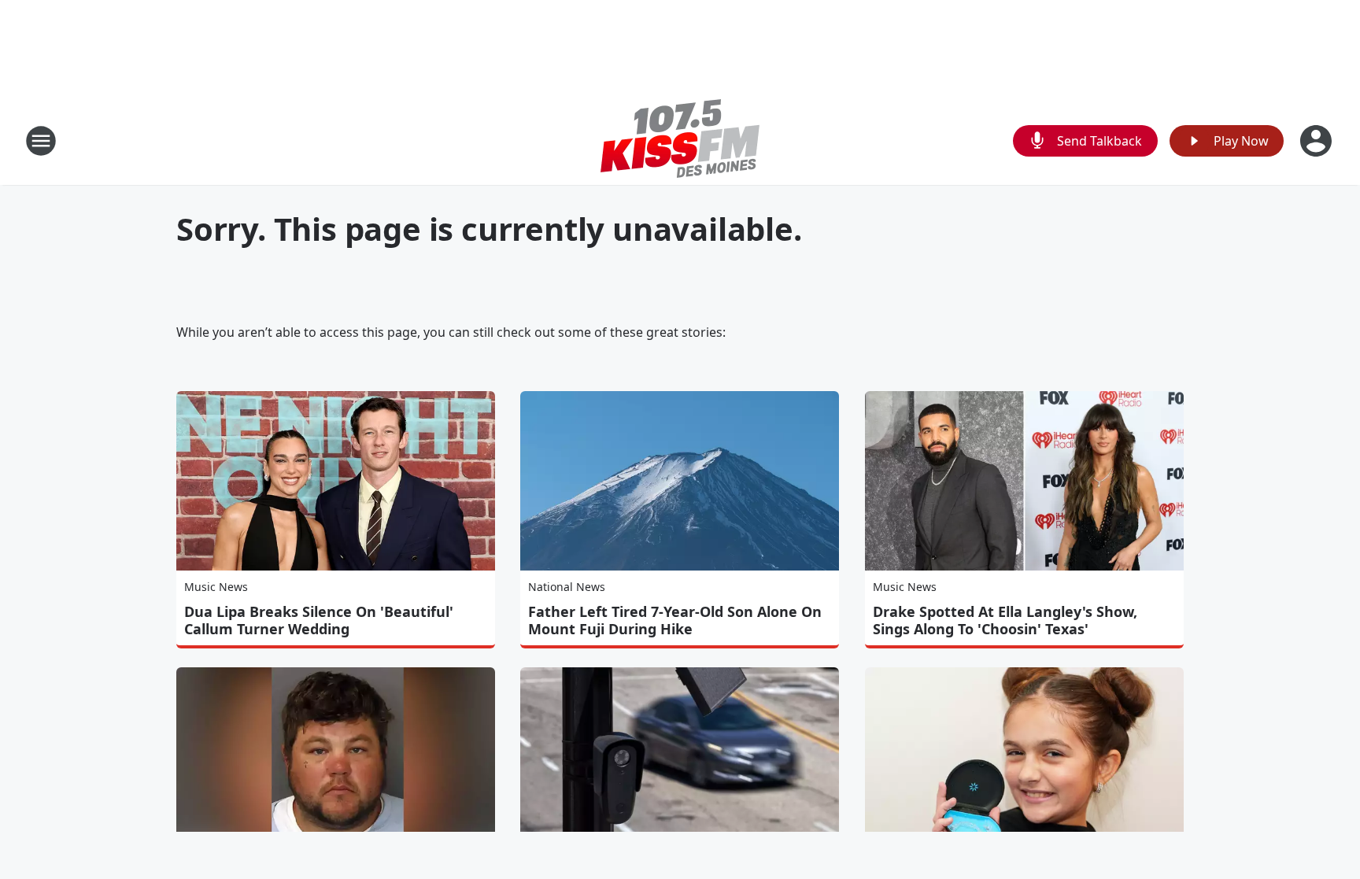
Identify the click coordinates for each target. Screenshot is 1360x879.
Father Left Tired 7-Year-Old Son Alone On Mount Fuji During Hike (675, 620)
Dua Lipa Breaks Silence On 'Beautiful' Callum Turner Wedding (318, 620)
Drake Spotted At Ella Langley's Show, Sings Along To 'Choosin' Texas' (1005, 620)
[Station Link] (680, 140)
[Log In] (1317, 141)
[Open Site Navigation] (41, 141)
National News (566, 586)
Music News (216, 586)
